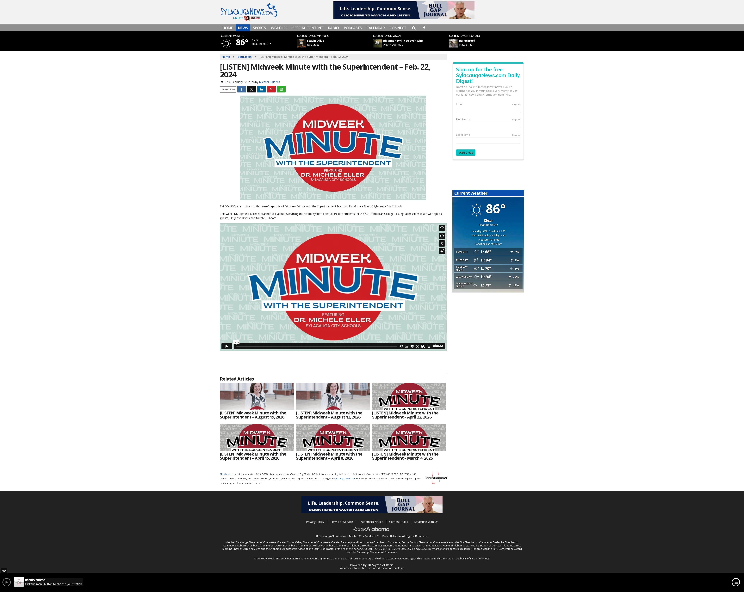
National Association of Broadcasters (420, 545)
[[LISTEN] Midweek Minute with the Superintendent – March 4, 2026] (409, 437)
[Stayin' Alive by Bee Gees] (301, 43)
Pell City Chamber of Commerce (331, 545)
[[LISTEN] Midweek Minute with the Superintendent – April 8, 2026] (333, 437)
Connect (398, 27)
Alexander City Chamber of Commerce (469, 542)
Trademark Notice (371, 522)
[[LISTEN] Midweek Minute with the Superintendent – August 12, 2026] (333, 396)
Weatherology (394, 568)
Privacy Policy (315, 522)
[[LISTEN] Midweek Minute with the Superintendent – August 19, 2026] (257, 396)
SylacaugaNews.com (345, 478)
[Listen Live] (336, 43)
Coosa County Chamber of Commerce (424, 542)
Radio (333, 27)
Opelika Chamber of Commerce (293, 545)
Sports (259, 27)
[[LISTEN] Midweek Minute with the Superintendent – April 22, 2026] (409, 396)
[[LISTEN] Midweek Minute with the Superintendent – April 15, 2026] (257, 437)
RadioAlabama (391, 536)
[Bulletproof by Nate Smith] (453, 43)
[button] (413, 27)
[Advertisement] (403, 10)
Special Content (307, 27)
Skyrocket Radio (382, 565)
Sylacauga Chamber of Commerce (256, 542)
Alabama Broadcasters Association (371, 545)
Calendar (376, 27)
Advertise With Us (426, 522)
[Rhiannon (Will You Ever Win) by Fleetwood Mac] (377, 43)
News (243, 27)
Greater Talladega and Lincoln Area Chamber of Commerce (365, 542)
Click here (225, 474)
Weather (279, 27)
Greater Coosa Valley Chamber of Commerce (303, 542)
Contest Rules (398, 522)
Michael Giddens (269, 82)
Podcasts (353, 27)
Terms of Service (341, 522)
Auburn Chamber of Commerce (255, 545)
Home (227, 27)
